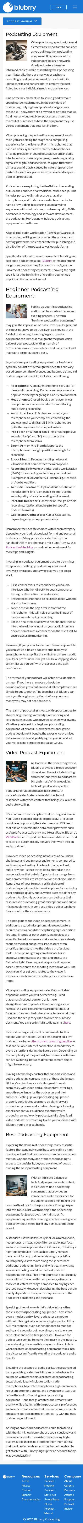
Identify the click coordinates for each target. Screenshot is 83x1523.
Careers (69, 1485)
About (68, 1481)
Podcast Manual (20, 21)
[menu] (75, 7)
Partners (69, 1490)
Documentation (31, 1499)
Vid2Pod (12, 837)
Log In (58, 7)
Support (26, 1494)
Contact (27, 1490)
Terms (25, 1481)
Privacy (26, 1485)
